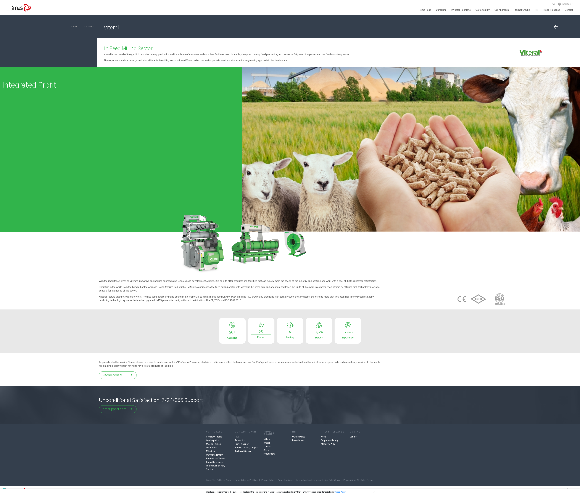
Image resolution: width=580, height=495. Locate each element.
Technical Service (243, 451)
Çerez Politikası (285, 480)
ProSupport (269, 454)
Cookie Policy (340, 492)
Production (240, 440)
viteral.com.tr (118, 375)
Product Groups (522, 9)
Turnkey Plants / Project (246, 447)
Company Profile (214, 437)
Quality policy (212, 440)
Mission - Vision (213, 444)
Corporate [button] (441, 9)
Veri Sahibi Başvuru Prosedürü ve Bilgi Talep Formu (349, 480)
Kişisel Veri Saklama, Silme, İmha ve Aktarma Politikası (232, 480)
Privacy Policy (267, 480)
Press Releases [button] (551, 9)
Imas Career (298, 440)
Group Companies (214, 462)
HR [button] (536, 9)
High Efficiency (242, 444)
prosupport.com (118, 409)
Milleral (267, 439)
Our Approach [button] (502, 9)
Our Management (214, 455)
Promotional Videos (215, 458)
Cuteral (267, 446)
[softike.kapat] (373, 492)
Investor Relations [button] (461, 9)
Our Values (211, 447)
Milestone (211, 451)
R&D (237, 437)
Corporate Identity (329, 440)
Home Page (425, 9)
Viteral (267, 443)
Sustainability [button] (482, 9)
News (323, 437)
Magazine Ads (328, 444)
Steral (266, 450)
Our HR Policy (298, 437)
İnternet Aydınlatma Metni (308, 480)
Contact (569, 9)
